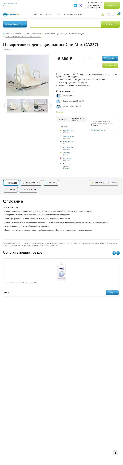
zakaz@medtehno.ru (95, 5)
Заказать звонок (112, 5)
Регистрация (109, 16)
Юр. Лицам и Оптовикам (75, 15)
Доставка (38, 15)
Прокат (58, 15)
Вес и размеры (30, 189)
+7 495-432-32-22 (95, 3)
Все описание (60, 112)
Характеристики (33, 183)
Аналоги (53, 183)
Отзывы (12, 189)
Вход (107, 14)
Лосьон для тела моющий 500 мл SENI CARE (20, 283)
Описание (12, 183)
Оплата (49, 15)
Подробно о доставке (99, 130)
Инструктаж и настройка (106, 183)
